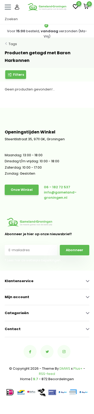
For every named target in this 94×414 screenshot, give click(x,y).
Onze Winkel (22, 189)
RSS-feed (47, 373)
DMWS (65, 368)
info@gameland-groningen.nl (60, 195)
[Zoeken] (86, 19)
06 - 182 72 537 (57, 187)
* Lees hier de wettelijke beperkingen (33, 260)
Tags (13, 43)
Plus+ (78, 368)
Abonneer (74, 250)
